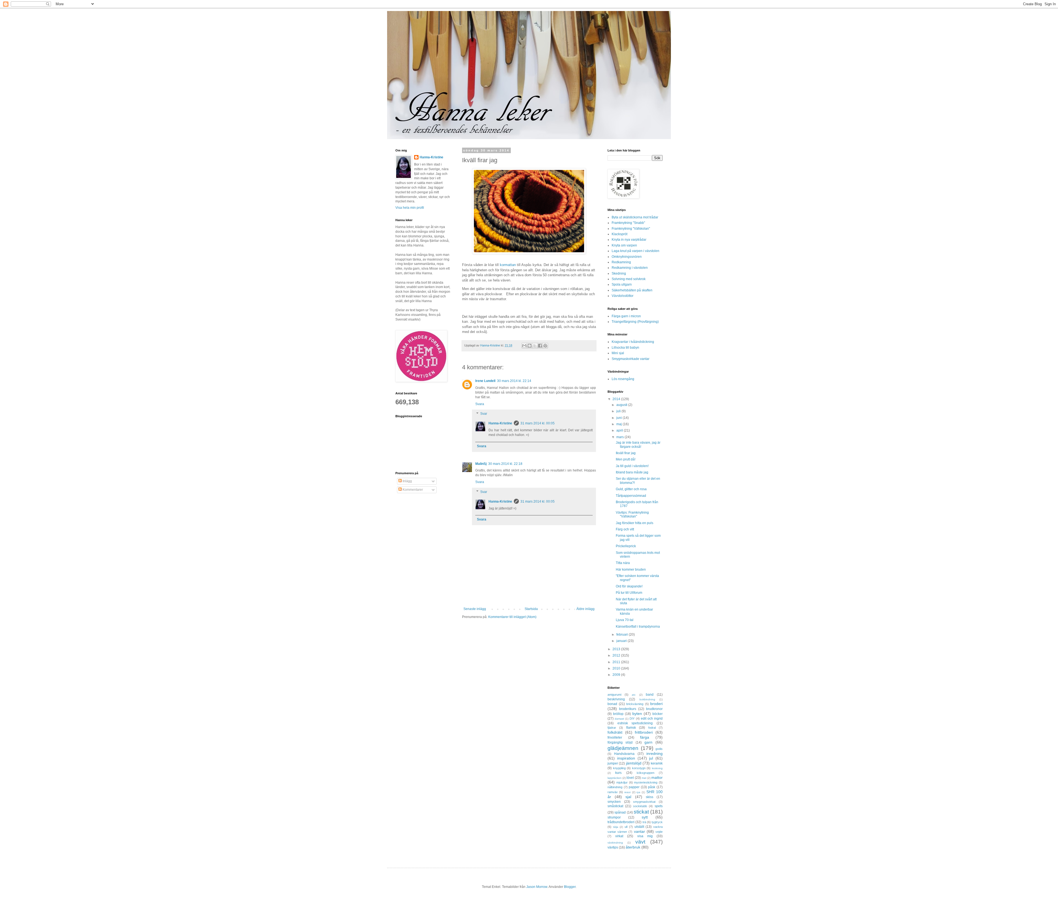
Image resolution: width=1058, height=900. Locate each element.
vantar (639, 831)
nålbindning (615, 787)
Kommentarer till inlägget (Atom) (512, 617)
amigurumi (614, 694)
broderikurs (627, 709)
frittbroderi (644, 732)
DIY (632, 718)
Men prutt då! (625, 459)
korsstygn (639, 768)
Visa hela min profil (409, 208)
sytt (645, 817)
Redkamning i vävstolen (630, 268)
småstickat (615, 806)
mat (644, 777)
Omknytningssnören (627, 257)
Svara (479, 404)
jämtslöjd (633, 763)
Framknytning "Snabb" (628, 223)
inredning (654, 753)
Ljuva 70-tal (624, 620)
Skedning (619, 273)
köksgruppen (645, 772)
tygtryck (657, 822)
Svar (483, 414)
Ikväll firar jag (626, 453)
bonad (612, 704)
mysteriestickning (645, 782)
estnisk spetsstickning (635, 723)
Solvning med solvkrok (629, 279)
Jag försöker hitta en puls (634, 523)
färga (644, 737)
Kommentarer (412, 490)
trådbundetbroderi (621, 822)
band (650, 694)
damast (619, 718)
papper (634, 787)
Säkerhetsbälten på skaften (632, 290)
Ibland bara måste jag (632, 472)
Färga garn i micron (626, 316)
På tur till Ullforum (629, 593)
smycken (614, 802)
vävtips (613, 847)
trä (644, 822)
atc (634, 694)
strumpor (614, 817)
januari (622, 641)
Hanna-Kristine (500, 423)
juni (619, 418)
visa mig (645, 836)
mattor (657, 777)
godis (659, 748)
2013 (616, 649)
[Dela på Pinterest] (545, 345)
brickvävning (634, 704)
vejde (659, 831)
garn (648, 742)
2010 (616, 668)
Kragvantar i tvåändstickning (633, 342)
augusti (622, 405)
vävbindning (615, 842)
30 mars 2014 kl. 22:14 (514, 381)
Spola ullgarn (622, 284)
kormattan (508, 265)
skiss (649, 797)
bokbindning (647, 699)
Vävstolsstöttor (622, 296)
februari (622, 634)
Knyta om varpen (624, 245)
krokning (657, 768)
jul (651, 758)
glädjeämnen (623, 748)
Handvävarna (624, 754)
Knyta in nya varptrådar (629, 240)
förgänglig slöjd (620, 742)
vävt (640, 842)
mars (620, 437)
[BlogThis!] (529, 345)
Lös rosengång (623, 379)
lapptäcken (615, 777)
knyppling (619, 768)
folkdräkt (615, 732)
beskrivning (616, 699)
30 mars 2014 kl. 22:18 (505, 464)
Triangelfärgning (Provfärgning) (635, 322)
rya (638, 792)
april (620, 430)
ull (626, 826)
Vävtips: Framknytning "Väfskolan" (632, 514)
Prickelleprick (626, 546)
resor (627, 792)
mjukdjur (622, 782)
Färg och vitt (625, 529)
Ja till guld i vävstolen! (632, 466)
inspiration (626, 758)
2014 (616, 399)
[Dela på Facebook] (540, 345)
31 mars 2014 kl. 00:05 (537, 423)
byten (637, 713)
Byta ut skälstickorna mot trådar (635, 217)
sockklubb (640, 806)
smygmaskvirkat (644, 801)
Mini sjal (618, 353)
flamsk (631, 728)
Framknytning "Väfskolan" (631, 229)
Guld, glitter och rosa (631, 489)
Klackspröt (619, 234)
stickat (641, 812)
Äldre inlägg (585, 609)
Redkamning (621, 262)
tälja (615, 826)
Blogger (570, 887)
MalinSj (481, 464)
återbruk (633, 847)
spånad (620, 812)
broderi (656, 703)
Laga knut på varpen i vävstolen (635, 251)
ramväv (613, 792)
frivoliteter (615, 737)
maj (619, 424)
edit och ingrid (652, 718)
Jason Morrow (536, 887)
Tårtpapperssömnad (631, 496)
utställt (639, 827)
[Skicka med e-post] (524, 345)
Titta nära (623, 563)
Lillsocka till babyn (625, 347)
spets (659, 806)
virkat (619, 836)
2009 (616, 675)
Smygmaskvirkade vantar (630, 359)
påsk (651, 787)
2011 (616, 662)
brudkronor (654, 709)
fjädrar (612, 727)
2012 (616, 655)
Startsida (531, 609)
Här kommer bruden (631, 569)
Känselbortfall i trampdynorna (638, 626)
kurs (618, 773)
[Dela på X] (535, 345)
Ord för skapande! (629, 586)
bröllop (618, 714)
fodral (652, 727)
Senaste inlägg (474, 609)
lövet (630, 778)
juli (619, 411)
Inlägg (407, 481)
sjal (628, 797)
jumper (613, 763)
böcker (657, 714)
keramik (657, 763)
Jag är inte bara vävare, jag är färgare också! (638, 444)
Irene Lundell (485, 381)
